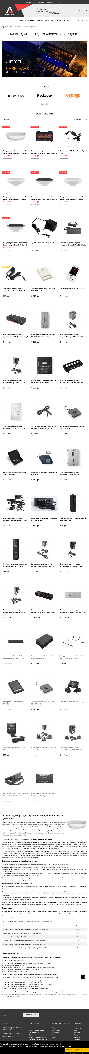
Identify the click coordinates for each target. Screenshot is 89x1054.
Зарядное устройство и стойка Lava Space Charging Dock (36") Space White (25, 948)
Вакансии (77, 1032)
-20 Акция (63, 126)
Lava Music (8, 996)
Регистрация (56, 1030)
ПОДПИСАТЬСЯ (31, 1015)
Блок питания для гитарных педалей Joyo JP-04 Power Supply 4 (22, 933)
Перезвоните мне (56, 13)
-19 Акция (34, 126)
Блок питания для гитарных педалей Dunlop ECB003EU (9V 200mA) (23, 969)
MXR (14, 996)
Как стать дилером (34, 1028)
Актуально (78, 1023)
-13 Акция (63, 172)
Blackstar (73, 994)
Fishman (84, 994)
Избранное (55, 1032)
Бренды (76, 1035)
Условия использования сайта (38, 1037)
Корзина (54, 1035)
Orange (18, 996)
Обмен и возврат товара (36, 1030)
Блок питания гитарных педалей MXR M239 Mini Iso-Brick (20, 986)
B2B (86, 10)
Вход (53, 1028)
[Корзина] (86, 20)
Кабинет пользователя (60, 1023)
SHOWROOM (42, 9)
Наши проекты (78, 1037)
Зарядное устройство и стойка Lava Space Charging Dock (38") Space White (25, 940)
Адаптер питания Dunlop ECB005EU (14, 965)
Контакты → (6, 1023)
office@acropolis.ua (7, 1036)
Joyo (3, 996)
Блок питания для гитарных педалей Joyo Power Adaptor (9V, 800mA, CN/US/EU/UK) (28, 963)
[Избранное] (82, 20)
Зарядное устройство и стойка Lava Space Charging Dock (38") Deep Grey (25, 944)
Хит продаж (6, 267)
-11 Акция (6, 126)
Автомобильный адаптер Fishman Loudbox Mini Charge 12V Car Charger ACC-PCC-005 (29, 967)
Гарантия (32, 1035)
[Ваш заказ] (79, 20)
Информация (34, 1023)
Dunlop (79, 994)
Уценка (81, 1028)
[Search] (3, 20)
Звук (3, 27)
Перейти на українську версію (77, 1050)
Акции (76, 1028)
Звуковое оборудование (14, 27)
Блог (81, 10)
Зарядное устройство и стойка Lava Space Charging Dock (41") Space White (25, 929)
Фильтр (6, 119)
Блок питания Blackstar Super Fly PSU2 (14, 937)
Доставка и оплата (34, 1032)
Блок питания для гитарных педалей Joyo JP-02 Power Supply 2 (22, 982)
